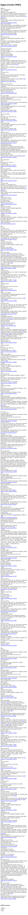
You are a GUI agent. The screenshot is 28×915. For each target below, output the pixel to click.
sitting (2, 567)
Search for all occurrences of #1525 (9, 857)
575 (7, 324)
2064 (12, 855)
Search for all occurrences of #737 (8, 81)
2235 (25, 16)
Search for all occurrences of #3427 (9, 166)
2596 (8, 575)
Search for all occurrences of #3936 (9, 157)
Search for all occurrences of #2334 (9, 517)
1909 (8, 248)
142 (17, 78)
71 (22, 221)
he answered (3, 315)
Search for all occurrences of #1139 (9, 528)
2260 (2, 17)
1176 (12, 202)
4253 (16, 470)
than (2, 182)
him (1, 251)
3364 (14, 64)
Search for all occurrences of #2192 (9, 547)
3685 (6, 299)
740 (24, 78)
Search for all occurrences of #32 (8, 223)
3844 (8, 91)
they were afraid (4, 635)
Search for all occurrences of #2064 (9, 448)
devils (2, 838)
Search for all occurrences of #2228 (9, 22)
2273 (4, 17)
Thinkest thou (7, 9)
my (1, 112)
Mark (2, 909)
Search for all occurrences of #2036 (9, 800)
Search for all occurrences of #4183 (9, 409)
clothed (2, 590)
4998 (8, 619)
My (2, 343)
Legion (3, 363)
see (1, 505)
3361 (16, 60)
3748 (9, 44)
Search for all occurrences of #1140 (9, 846)
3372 (17, 64)
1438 (7, 255)
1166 (5, 33)
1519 (8, 855)
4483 (10, 333)
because (3, 811)
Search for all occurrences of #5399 (9, 645)
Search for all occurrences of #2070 (9, 393)
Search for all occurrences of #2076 (9, 759)
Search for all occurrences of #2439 (9, 598)
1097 (24, 298)
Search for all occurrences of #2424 (9, 491)
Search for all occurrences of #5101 (9, 281)
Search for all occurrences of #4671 (9, 290)
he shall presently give (6, 144)
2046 (16, 799)
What (2, 269)
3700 (6, 512)
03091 (14, 490)
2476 (24, 155)
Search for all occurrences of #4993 (9, 620)
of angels (3, 214)
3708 (2, 516)
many (2, 394)
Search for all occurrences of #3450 (9, 120)
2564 (12, 91)
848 (12, 263)
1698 (14, 165)
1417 (8, 202)
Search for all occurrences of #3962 (9, 111)
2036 (23, 330)
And (4, 227)
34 (1, 222)
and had (3, 529)
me (1, 158)
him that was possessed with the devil (9, 518)
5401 (8, 644)
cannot (2, 58)
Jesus (2, 473)
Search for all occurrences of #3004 (9, 342)
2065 (12, 248)
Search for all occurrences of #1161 (9, 667)
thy (2, 282)
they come (3, 434)
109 (1, 266)
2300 (14, 514)
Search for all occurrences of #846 (8, 268)
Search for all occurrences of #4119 (9, 180)
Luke (2, 910)
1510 (19, 392)
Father (2, 122)
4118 (2, 405)
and (2, 131)
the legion (3, 548)
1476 (18, 569)
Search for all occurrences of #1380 (9, 34)
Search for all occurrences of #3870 (9, 93)
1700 (14, 119)
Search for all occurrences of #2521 (9, 576)
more (2, 167)
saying (2, 326)
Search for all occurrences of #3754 (9, 46)
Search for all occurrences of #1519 (9, 880)
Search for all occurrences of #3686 (9, 300)
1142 (14, 526)
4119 (4, 405)
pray (2, 82)
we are (2, 384)
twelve (2, 196)
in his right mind (4, 612)
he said (2, 790)
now (2, 71)
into (1, 858)
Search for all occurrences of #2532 (9, 142)
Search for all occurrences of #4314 (9, 471)
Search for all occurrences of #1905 (9, 249)
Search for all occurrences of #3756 (9, 69)
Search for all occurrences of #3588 (9, 103)
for (1, 372)
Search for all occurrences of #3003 (9, 213)
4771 (12, 289)
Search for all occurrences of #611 (8, 325)
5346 (2, 332)
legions (2, 205)
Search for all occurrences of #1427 (9, 204)
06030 (11, 319)
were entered (3, 847)
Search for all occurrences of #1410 (9, 56)
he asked (3, 240)
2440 (8, 597)
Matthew (3, 908)
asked (2, 688)
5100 (15, 279)
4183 (2, 179)
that (1, 35)
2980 (7, 334)
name (2, 291)
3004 (15, 795)
